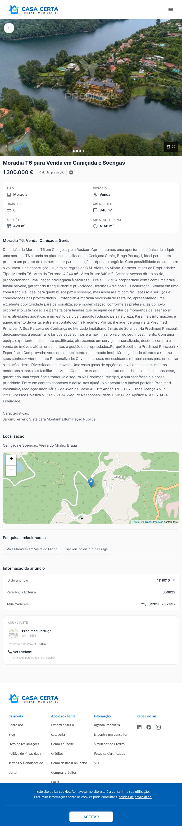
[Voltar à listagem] (9, 28)
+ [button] (11, 459)
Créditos (57, 753)
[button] (74, 151)
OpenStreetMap (154, 522)
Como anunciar (62, 743)
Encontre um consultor (110, 734)
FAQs (55, 781)
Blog (12, 734)
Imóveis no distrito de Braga (87, 549)
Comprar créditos (64, 772)
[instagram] (160, 726)
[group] (91, 87)
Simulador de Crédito (109, 743)
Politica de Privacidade (25, 753)
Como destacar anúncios (69, 762)
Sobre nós (16, 724)
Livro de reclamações (24, 743)
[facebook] (150, 726)
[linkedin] (141, 726)
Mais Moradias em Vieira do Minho (31, 549)
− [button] (11, 469)
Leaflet (136, 522)
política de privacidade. (135, 796)
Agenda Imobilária (107, 724)
